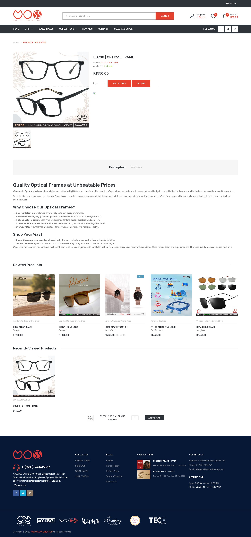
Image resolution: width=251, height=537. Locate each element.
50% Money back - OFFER (164, 461)
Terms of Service (114, 476)
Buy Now (141, 83)
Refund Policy (112, 471)
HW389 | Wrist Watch (116, 327)
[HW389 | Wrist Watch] (125, 295)
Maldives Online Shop (30, 321)
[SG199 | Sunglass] (80, 295)
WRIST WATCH (81, 471)
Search (109, 461)
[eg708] (22, 139)
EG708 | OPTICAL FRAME (25, 406)
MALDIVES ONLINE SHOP (42, 532)
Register (201, 14)
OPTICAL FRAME (82, 461)
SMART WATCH (82, 476)
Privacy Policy (112, 466)
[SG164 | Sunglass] (217, 295)
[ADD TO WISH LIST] (154, 83)
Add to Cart (119, 83)
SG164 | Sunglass (205, 327)
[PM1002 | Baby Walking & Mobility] (171, 295)
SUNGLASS (80, 466)
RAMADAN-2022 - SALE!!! (164, 471)
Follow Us (209, 29)
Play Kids (162, 321)
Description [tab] (117, 167)
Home (16, 42)
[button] (16, 299)
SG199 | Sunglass (68, 327)
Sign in (202, 17)
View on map (20, 485)
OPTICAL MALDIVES (109, 62)
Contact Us (111, 481)
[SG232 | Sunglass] (34, 295)
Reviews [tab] (136, 167)
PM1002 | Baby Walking (163, 327)
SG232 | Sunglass (22, 327)
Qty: (95, 83)
